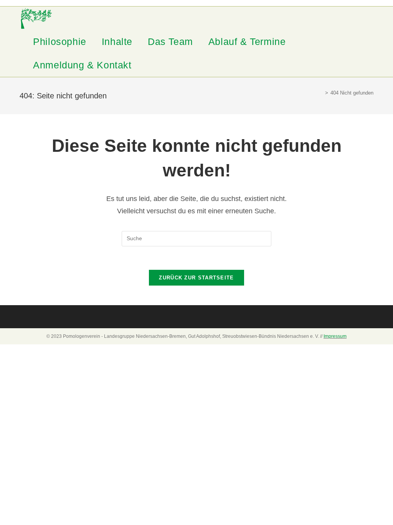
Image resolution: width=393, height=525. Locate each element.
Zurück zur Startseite (196, 278)
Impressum (335, 336)
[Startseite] (321, 93)
